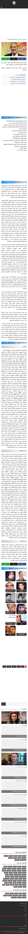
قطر (6, 882)
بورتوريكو (7, 876)
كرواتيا (24, 884)
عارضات (16, 859)
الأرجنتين (23, 868)
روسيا (24, 880)
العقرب (5, 895)
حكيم (11, 297)
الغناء (19, 857)
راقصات (10, 857)
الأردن (19, 868)
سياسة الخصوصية (23, 903)
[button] (1, 7)
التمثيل (14, 666)
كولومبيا (12, 884)
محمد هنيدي (20, 333)
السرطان (15, 895)
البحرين (9, 868)
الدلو (20, 895)
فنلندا (10, 882)
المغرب (6, 872)
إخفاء (17, 75)
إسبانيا (15, 866)
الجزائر (24, 870)
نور (17, 454)
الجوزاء (11, 893)
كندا (20, 884)
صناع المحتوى (22, 859)
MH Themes (21, 932)
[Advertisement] (14, 24)
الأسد (19, 666)
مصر (4, 666)
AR (26, 918)
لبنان (7, 884)
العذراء (10, 895)
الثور (20, 893)
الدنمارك (19, 870)
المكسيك (23, 874)
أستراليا (23, 866)
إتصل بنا (25, 909)
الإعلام (24, 855)
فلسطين (19, 882)
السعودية (13, 870)
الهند (6, 874)
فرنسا (24, 882)
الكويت (15, 872)
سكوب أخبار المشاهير (23, 928)
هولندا (15, 886)
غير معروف (14, 897)
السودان (8, 870)
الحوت (24, 895)
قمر (7, 502)
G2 (22, 666)
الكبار (15, 857)
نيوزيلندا (20, 886)
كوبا (16, 884)
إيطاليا (5, 866)
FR (26, 922)
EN (26, 920)
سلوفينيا (19, 880)
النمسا (11, 874)
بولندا (24, 878)
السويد (4, 870)
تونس (16, 878)
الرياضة (6, 855)
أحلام (20, 424)
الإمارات (14, 868)
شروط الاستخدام (23, 905)
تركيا (20, 878)
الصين (24, 872)
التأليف (15, 855)
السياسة (23, 857)
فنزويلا (14, 882)
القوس (24, 897)
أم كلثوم (20, 499)
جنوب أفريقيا (6, 878)
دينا (13, 510)
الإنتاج (20, 855)
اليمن (16, 876)
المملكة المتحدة (17, 874)
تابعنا (26, 911)
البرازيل (4, 868)
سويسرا (10, 880)
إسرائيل (10, 866)
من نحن (25, 907)
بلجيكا (12, 876)
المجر (11, 872)
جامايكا (12, 878)
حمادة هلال (5, 333)
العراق (20, 872)
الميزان (9, 666)
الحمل (7, 893)
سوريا (15, 880)
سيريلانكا (4, 880)
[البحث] (3, 704)
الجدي (16, 893)
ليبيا (3, 884)
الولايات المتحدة (22, 876)
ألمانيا (19, 866)
